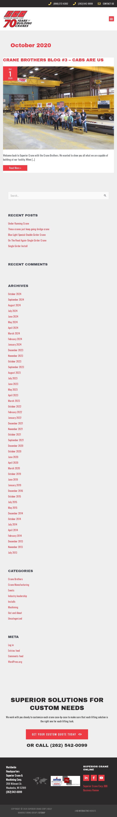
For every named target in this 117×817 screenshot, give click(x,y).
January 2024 (14, 344)
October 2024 (14, 294)
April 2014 (13, 530)
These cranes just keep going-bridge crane (28, 229)
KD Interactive (82, 810)
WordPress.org (15, 662)
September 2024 (16, 299)
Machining (13, 607)
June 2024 (13, 316)
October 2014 (14, 519)
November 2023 (15, 356)
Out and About (15, 613)
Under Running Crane (18, 223)
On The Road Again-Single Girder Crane (27, 240)
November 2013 (15, 547)
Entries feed (14, 650)
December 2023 (15, 350)
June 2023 (13, 384)
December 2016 (15, 491)
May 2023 (13, 389)
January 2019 (14, 485)
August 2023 (14, 372)
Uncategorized (15, 618)
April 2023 (13, 395)
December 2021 (15, 423)
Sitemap (41, 812)
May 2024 (13, 322)
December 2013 (15, 541)
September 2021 (16, 440)
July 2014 (12, 524)
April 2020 (13, 462)
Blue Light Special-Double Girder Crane (27, 235)
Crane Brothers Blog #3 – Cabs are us (53, 60)
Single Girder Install (18, 246)
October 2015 (14, 496)
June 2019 (13, 479)
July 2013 (12, 552)
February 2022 (15, 412)
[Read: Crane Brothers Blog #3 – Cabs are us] (58, 107)
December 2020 (15, 446)
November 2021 (15, 429)
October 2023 (14, 361)
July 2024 (13, 311)
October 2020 (14, 451)
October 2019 (14, 474)
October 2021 (14, 434)
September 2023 (16, 367)
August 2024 (14, 305)
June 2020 (13, 457)
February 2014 (15, 536)
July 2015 (12, 502)
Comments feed (15, 656)
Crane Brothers (15, 579)
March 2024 (14, 333)
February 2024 (15, 339)
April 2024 (13, 328)
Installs (11, 601)
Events (11, 590)
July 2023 (12, 378)
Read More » (15, 167)
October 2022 (14, 406)
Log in (11, 645)
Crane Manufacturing (18, 585)
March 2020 (14, 468)
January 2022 (14, 418)
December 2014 (15, 513)
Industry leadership (17, 596)
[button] (111, 18)
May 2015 (12, 508)
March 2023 (14, 401)
